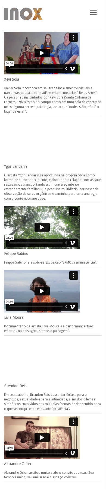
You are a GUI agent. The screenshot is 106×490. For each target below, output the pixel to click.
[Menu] (93, 11)
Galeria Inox (23, 14)
